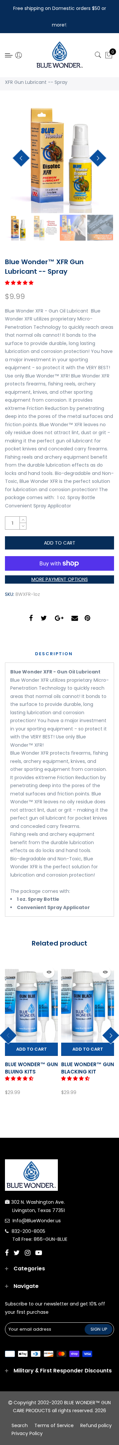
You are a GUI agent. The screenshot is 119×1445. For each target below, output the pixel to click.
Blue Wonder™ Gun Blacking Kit (87, 1068)
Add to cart (31, 1049)
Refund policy (96, 1425)
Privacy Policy (27, 1433)
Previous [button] (21, 158)
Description (54, 654)
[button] (20, 282)
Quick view (49, 972)
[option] (59, 158)
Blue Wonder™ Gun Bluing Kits (31, 1068)
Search (20, 1425)
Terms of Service (54, 1425)
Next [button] (98, 158)
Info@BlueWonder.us (37, 1220)
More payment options (59, 579)
